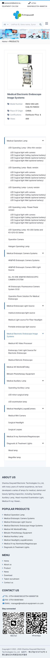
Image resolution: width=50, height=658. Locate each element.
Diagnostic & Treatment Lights (19, 443)
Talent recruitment (11, 579)
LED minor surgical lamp (18, 395)
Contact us (8, 582)
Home (4, 41)
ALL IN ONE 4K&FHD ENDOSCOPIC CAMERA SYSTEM (23, 278)
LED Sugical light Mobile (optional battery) (28, 158)
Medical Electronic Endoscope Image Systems (22, 335)
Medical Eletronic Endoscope (20, 360)
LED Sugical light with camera (22, 152)
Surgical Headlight (16, 422)
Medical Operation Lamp (17, 141)
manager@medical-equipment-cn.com (27, 603)
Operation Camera (16, 239)
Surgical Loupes (15, 429)
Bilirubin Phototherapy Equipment (21, 374)
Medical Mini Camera (17, 415)
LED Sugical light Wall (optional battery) (26, 160)
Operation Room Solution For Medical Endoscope (23, 297)
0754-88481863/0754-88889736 (23, 596)
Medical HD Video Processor (20, 343)
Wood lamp (13, 450)
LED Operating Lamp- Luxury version (23, 187)
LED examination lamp (17, 402)
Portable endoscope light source (22, 327)
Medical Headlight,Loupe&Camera (21, 408)
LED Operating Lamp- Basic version (23, 167)
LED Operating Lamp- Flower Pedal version (23, 208)
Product (7, 568)
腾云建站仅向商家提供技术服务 (14, 654)
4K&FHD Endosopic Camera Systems (23, 260)
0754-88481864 (16, 600)
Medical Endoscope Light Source (20, 306)
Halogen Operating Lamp (18, 246)
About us (7, 564)
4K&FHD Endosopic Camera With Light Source (24, 268)
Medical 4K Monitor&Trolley (18, 367)
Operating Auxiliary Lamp (19, 388)
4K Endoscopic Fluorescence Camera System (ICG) (24, 287)
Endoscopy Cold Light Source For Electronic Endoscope (22, 351)
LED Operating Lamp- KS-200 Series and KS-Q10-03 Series (25, 231)
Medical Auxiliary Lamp (16, 381)
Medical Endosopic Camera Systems (22, 253)
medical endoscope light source (21, 313)
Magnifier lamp (14, 457)
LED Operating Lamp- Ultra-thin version (25, 148)
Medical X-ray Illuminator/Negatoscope (23, 436)
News (6, 572)
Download (8, 575)
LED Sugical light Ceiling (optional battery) (28, 155)
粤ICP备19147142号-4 (37, 652)
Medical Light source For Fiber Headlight (25, 320)
